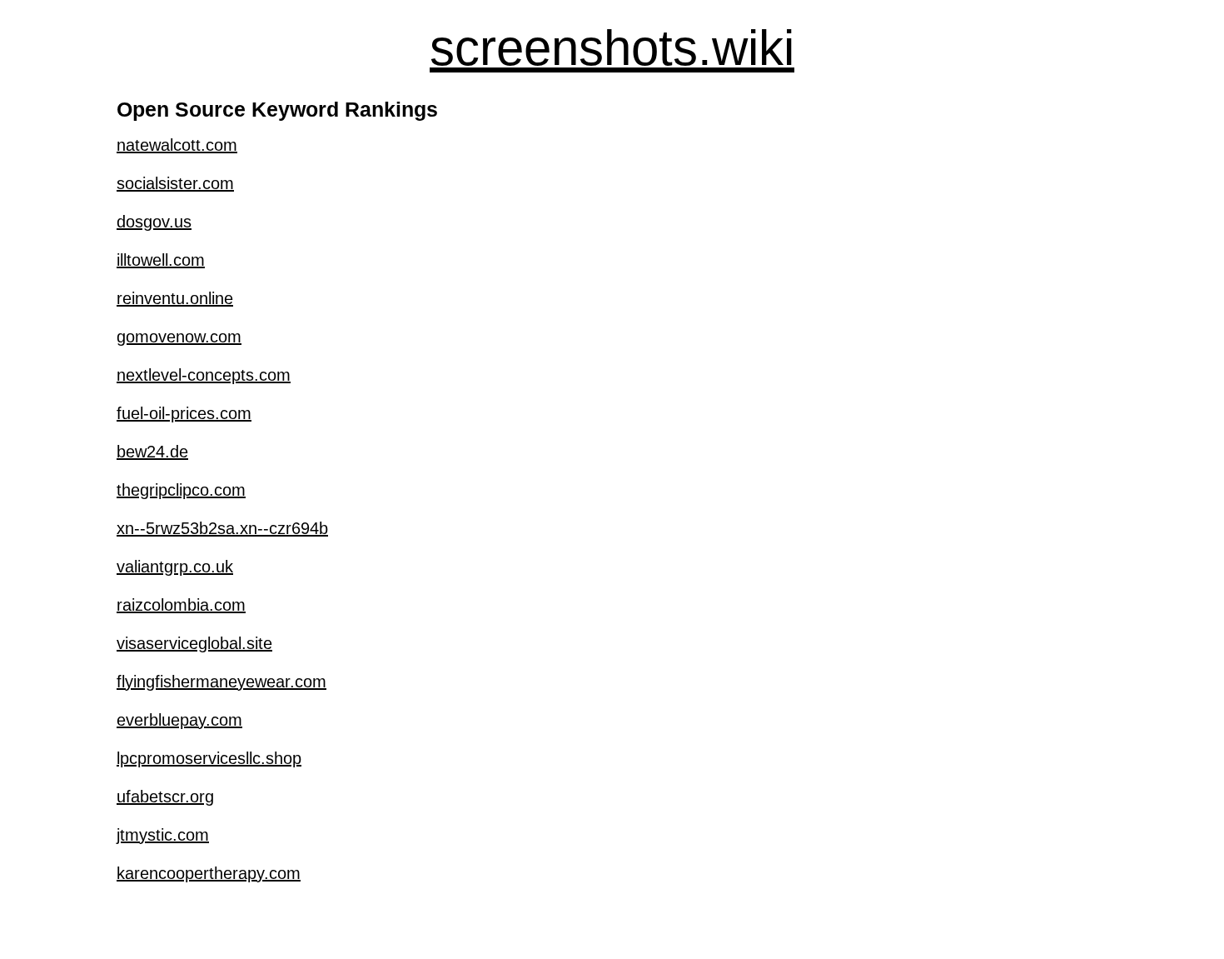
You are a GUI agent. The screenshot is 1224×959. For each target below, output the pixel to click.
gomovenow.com (179, 336)
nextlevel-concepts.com (204, 375)
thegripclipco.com (181, 490)
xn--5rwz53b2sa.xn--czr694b (222, 528)
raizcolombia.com (181, 605)
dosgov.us (154, 221)
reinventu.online (175, 298)
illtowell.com (161, 260)
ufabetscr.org (165, 796)
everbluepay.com (179, 720)
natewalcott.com (177, 145)
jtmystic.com (163, 835)
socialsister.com (175, 183)
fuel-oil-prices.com (184, 413)
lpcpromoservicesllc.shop (209, 758)
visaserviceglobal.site (194, 643)
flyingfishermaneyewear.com (221, 681)
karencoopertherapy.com (209, 873)
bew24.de (152, 451)
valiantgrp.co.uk (175, 566)
